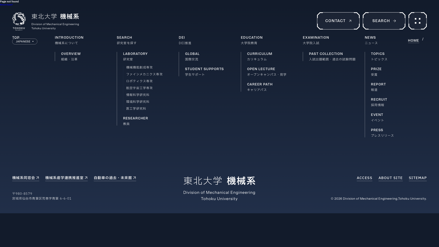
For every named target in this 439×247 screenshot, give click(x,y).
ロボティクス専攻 (139, 81)
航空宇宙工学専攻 (139, 88)
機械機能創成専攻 (139, 67)
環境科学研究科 (138, 101)
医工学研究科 (136, 108)
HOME (413, 40)
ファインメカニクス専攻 (144, 74)
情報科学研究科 (138, 95)
